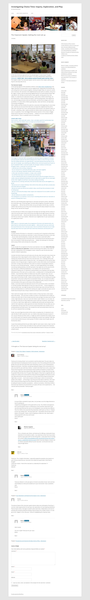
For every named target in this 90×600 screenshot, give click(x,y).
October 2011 (64, 271)
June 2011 (63, 275)
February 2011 (64, 280)
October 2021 (64, 119)
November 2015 (64, 201)
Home (12, 13)
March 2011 (63, 278)
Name (13, 566)
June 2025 (63, 100)
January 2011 (64, 281)
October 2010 (64, 287)
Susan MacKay (20, 354)
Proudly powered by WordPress (17, 594)
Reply (12, 389)
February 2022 (64, 117)
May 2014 (63, 226)
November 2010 (64, 285)
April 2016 (63, 193)
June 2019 (63, 144)
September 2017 (64, 169)
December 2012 (64, 253)
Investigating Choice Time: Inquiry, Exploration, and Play (37, 6)
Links (32, 13)
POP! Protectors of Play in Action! (68, 43)
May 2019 (63, 146)
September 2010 (64, 288)
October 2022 (64, 114)
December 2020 (64, 129)
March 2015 (63, 211)
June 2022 (63, 115)
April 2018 (63, 159)
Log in (62, 308)
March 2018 (63, 161)
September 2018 (64, 154)
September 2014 (64, 219)
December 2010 (64, 283)
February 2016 (64, 196)
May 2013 (63, 245)
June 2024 (63, 102)
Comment (14, 551)
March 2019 (63, 147)
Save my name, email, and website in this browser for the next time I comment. (32, 582)
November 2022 (64, 112)
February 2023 (64, 109)
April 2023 (63, 107)
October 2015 (64, 203)
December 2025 (64, 95)
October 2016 (64, 184)
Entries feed (63, 310)
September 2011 (64, 273)
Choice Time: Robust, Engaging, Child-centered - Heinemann (30, 351)
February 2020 (64, 136)
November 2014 (64, 216)
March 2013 (63, 248)
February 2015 (64, 213)
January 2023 (64, 110)
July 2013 (63, 241)
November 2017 (64, 166)
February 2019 (64, 149)
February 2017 (64, 178)
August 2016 (63, 188)
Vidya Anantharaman (65, 70)
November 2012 (64, 255)
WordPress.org (64, 313)
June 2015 (63, 206)
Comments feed (64, 312)
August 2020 (63, 132)
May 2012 (63, 263)
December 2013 (64, 235)
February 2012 (64, 268)
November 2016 (64, 183)
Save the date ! (15, 341)
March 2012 (63, 266)
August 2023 (63, 105)
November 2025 (64, 97)
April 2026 (63, 94)
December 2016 (64, 181)
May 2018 (63, 157)
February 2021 (64, 126)
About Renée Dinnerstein (22, 13)
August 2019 (63, 142)
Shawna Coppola (28, 426)
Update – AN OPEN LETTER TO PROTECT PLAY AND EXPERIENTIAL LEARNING (69, 67)
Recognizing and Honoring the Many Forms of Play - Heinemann (31, 541)
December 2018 (64, 152)
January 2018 (64, 162)
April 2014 (63, 228)
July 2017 (63, 172)
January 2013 (64, 251)
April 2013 (63, 246)
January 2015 (64, 214)
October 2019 (64, 139)
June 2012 (63, 261)
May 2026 (63, 92)
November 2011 (64, 270)
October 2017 (64, 167)
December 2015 (64, 199)
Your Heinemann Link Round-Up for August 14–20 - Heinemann (31, 495)
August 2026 (63, 90)
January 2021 (64, 127)
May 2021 (63, 124)
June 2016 (63, 189)
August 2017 (63, 171)
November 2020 (64, 131)
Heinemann (14, 78)
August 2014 (63, 221)
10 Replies (13, 38)
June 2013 (63, 243)
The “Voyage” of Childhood (70, 75)
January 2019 (64, 151)
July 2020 (63, 134)
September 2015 (64, 204)
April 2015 (63, 209)
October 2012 (64, 256)
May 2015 (63, 208)
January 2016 (64, 198)
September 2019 (64, 141)
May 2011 (63, 276)
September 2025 (64, 99)
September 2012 (64, 258)
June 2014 (63, 224)
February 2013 (64, 250)
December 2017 (64, 164)
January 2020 (64, 137)
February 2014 (64, 231)
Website (13, 577)
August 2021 (63, 121)
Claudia (19, 499)
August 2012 (63, 260)
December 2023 (64, 104)
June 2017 (63, 174)
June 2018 (63, 156)
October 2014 (64, 218)
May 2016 (63, 191)
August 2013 (63, 240)
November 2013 (64, 236)
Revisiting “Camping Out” (48, 341)
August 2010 (63, 290)
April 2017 (63, 176)
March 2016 (63, 194)
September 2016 (64, 186)
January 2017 (64, 179)
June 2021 (63, 122)
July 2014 (63, 223)
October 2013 (64, 238)
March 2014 (63, 230)
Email (13, 572)
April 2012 (63, 265)
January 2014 (64, 233)
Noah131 (63, 80)
